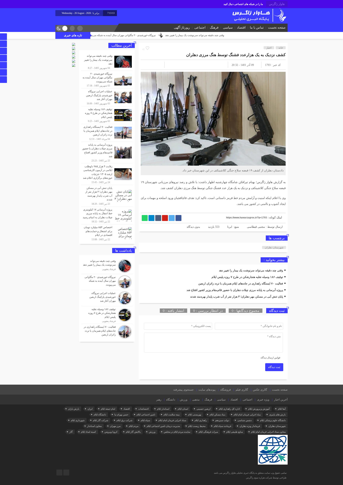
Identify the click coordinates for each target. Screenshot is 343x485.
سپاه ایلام (145, 420)
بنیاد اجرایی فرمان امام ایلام (247, 414)
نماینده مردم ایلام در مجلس (177, 431)
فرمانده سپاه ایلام (222, 426)
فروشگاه (225, 389)
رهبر (158, 399)
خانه (280, 47)
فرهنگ (214, 27)
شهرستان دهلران (274, 247)
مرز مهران (115, 426)
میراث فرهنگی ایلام (208, 431)
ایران (90, 408)
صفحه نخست (277, 27)
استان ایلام (183, 408)
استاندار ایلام (163, 408)
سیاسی (228, 27)
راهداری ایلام (201, 420)
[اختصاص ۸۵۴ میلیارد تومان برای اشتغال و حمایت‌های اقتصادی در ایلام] (107, 232)
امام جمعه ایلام (108, 408)
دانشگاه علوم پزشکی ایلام (273, 420)
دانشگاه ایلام (100, 414)
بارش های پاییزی (277, 414)
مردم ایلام (133, 426)
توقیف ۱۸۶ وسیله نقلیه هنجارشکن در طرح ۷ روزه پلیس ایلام (247, 277)
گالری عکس (260, 389)
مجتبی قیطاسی (256, 226)
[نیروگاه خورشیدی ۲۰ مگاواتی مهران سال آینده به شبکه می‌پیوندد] (107, 79)
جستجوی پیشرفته (183, 389)
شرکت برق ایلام (124, 420)
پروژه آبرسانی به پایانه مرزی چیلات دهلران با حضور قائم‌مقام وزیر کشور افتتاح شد (235, 290)
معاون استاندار (94, 426)
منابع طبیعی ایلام (234, 431)
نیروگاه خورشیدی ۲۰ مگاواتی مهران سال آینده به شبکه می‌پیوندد (146, 35)
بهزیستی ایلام (194, 414)
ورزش (183, 399)
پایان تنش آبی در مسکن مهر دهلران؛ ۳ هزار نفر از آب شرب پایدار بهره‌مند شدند (236, 296)
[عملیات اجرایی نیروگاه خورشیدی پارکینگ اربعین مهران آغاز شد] (107, 97)
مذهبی (196, 399)
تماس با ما (257, 27)
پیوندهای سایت (207, 389)
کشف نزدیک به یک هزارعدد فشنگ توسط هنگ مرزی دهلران (236, 55)
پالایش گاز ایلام (133, 431)
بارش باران (73, 408)
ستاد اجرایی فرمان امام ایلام (172, 420)
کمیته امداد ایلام (88, 431)
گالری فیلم (242, 389)
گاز (71, 431)
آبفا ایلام (282, 408)
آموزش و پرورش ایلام (259, 408)
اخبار (269, 47)
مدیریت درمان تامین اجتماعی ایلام (163, 426)
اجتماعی (199, 27)
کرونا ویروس (111, 431)
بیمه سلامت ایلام (172, 414)
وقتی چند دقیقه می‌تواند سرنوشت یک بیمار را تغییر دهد (219, 35)
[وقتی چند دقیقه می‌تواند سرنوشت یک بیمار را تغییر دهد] (107, 62)
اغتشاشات (143, 408)
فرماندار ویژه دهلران (250, 426)
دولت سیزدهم (222, 420)
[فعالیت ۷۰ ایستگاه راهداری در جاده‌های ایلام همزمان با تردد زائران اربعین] (107, 133)
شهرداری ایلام (78, 420)
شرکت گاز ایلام (100, 420)
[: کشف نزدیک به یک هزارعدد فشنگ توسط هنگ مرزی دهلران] (148, 64)
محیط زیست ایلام (196, 426)
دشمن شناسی (244, 420)
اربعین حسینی (203, 408)
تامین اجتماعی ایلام (146, 414)
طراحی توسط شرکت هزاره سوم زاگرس (266, 477)
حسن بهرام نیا (121, 414)
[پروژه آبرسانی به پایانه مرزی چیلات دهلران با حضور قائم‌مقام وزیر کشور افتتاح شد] (107, 152)
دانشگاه (170, 399)
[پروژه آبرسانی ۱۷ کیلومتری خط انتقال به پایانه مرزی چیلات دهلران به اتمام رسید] (107, 215)
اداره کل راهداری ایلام (229, 408)
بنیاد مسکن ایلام (217, 414)
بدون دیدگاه (193, 226)
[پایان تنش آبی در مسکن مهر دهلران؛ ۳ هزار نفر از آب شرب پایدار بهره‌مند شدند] (107, 195)
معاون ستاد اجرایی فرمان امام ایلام (268, 431)
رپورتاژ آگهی (182, 27)
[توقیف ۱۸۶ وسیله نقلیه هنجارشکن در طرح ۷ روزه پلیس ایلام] (107, 115)
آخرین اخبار (281, 399)
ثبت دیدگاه (274, 367)
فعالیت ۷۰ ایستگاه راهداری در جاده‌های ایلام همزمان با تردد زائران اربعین (240, 283)
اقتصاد (241, 27)
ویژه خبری (263, 399)
